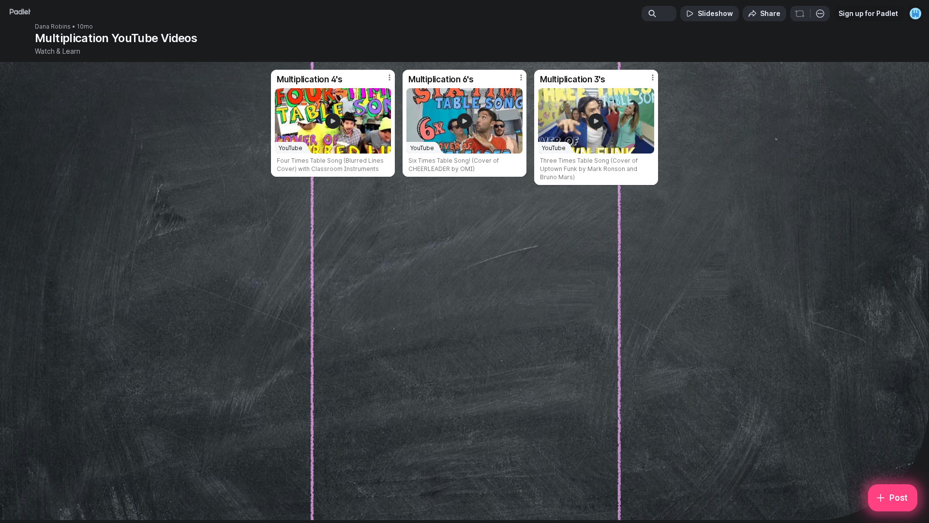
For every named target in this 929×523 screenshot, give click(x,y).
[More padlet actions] (820, 13)
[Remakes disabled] (799, 13)
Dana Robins (53, 26)
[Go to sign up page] (915, 13)
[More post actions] (389, 77)
